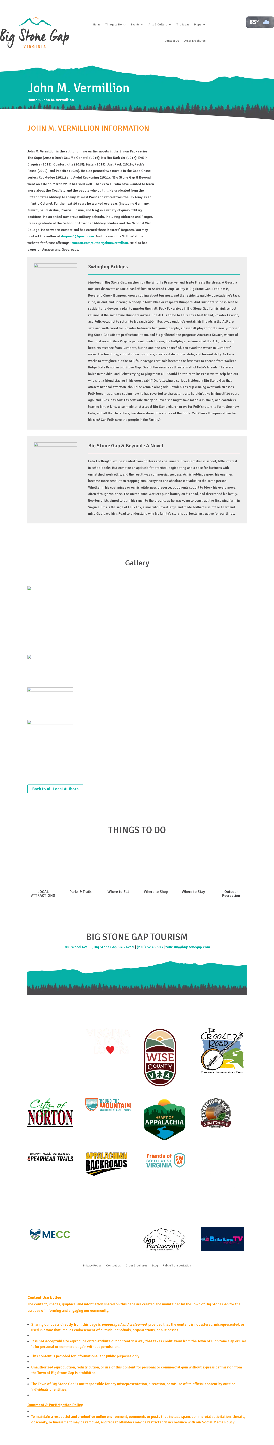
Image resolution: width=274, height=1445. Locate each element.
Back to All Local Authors (55, 789)
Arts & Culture (158, 24)
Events (135, 24)
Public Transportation (177, 1265)
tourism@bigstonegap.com (187, 947)
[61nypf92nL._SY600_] (50, 657)
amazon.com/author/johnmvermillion (99, 243)
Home (97, 24)
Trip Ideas (182, 24)
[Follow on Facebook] (128, 1278)
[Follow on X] (145, 1278)
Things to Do (113, 24)
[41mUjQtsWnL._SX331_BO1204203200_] (50, 589)
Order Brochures (195, 41)
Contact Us (171, 41)
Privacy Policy (92, 1265)
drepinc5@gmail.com (77, 236)
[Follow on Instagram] (137, 1278)
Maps (197, 24)
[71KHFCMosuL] (50, 690)
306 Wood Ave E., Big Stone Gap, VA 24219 (99, 947)
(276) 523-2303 (150, 947)
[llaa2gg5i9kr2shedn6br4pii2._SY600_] (50, 723)
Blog (155, 1265)
